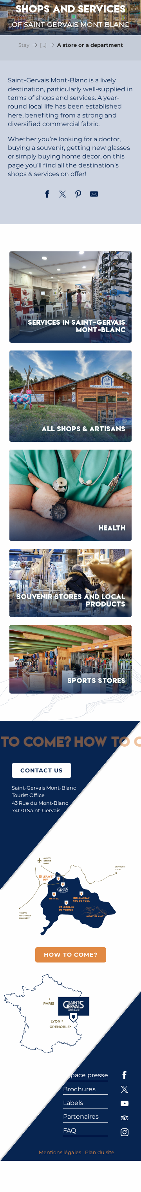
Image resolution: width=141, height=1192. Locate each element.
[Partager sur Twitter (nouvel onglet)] (63, 195)
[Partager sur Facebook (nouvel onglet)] (47, 195)
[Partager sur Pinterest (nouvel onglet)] (78, 195)
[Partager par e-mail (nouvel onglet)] (94, 195)
